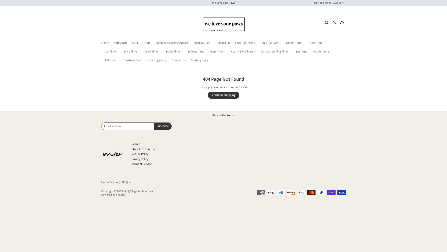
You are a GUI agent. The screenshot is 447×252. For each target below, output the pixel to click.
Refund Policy (139, 154)
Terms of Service (141, 164)
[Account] (334, 22)
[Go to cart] (342, 22)
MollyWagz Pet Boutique (138, 191)
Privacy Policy (139, 159)
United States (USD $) (327, 3)
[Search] (326, 22)
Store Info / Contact (144, 149)
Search (135, 144)
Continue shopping (223, 95)
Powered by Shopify (113, 195)
